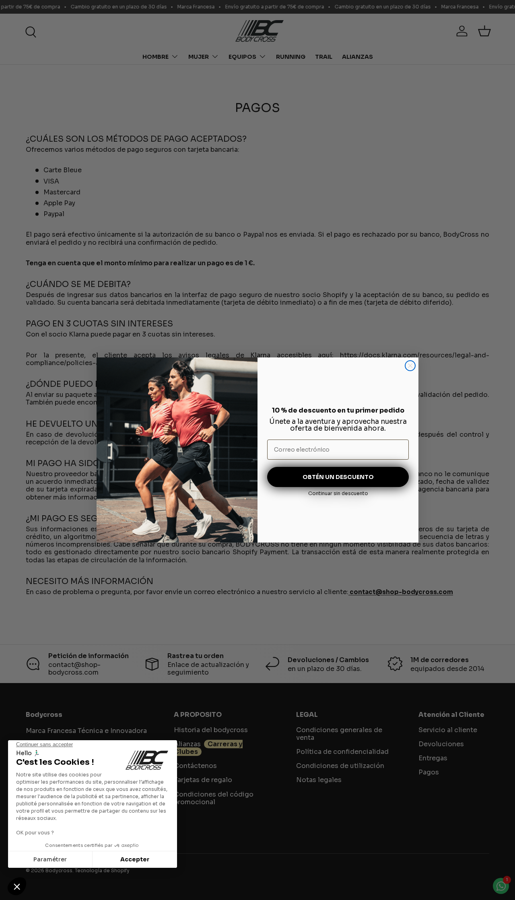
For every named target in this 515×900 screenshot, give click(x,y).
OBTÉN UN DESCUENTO (338, 477)
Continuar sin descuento (338, 493)
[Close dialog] (410, 366)
